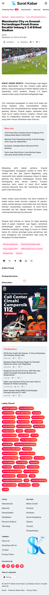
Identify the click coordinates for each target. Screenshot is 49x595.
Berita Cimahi (32, 503)
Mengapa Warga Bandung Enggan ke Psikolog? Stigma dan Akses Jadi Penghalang (22, 363)
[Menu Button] (3, 3)
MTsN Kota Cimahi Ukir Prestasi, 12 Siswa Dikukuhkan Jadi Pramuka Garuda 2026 (24, 354)
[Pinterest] (20, 261)
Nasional (37, 9)
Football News (32, 531)
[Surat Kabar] (14, 3)
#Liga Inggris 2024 (10, 249)
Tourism (29, 526)
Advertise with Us (9, 545)
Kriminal (29, 508)
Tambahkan (10, 42)
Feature (29, 522)
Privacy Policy (8, 554)
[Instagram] (13, 566)
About (4, 590)
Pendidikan (6, 517)
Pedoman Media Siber (16, 590)
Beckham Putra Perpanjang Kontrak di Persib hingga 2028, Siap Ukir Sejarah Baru (24, 140)
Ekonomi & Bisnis (9, 522)
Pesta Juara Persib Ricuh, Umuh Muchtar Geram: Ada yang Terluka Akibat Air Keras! (23, 153)
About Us (6, 541)
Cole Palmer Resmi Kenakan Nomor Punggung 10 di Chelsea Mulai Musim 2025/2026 (24, 134)
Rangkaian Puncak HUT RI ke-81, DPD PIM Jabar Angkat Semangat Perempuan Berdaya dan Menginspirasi (22, 373)
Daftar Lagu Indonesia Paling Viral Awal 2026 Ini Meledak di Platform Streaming (22, 383)
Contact (5, 550)
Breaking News (10, 9)
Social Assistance (33, 517)
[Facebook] (4, 261)
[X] (9, 261)
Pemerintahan (7, 513)
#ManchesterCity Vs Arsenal (31, 249)
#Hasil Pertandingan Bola (30, 244)
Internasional (26, 9)
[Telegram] (15, 261)
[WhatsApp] (26, 261)
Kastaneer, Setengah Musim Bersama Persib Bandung (21, 147)
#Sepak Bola (8, 253)
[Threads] (17, 566)
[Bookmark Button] (46, 3)
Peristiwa (30, 513)
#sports (19, 253)
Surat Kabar (27, 3)
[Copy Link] (31, 261)
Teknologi (6, 526)
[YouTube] (22, 566)
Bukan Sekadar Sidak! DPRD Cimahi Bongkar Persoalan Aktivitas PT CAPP (20, 391)
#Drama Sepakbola (10, 244)
